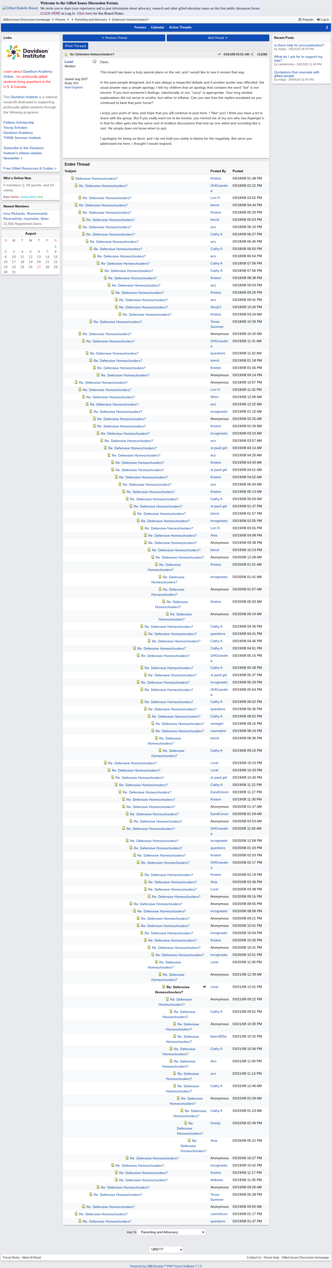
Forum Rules (11, 1257)
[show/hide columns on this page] (327, 27)
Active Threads (180, 27)
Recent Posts (284, 38)
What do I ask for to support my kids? (298, 58)
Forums (60, 19)
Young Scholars (15, 127)
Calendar (157, 27)
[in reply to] (219, 54)
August (30, 233)
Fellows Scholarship (18, 122)
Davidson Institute (24, 97)
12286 (263, 54)
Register (308, 19)
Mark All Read (31, 1257)
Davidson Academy (18, 133)
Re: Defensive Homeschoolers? (92, 54)
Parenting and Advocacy (91, 19)
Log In (324, 19)
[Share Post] (252, 54)
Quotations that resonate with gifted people (296, 74)
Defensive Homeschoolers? (96, 178)
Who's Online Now (17, 178)
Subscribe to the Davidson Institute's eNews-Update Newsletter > (23, 153)
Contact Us (254, 1257)
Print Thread (75, 46)
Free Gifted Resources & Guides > (29, 168)
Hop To (131, 1232)
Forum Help (271, 1257)
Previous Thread (116, 38)
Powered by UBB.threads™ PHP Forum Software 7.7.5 (166, 1266)
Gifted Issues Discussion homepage (26, 19)
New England (74, 87)
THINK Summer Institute (22, 138)
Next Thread (216, 38)
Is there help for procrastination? (299, 45)
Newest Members (16, 206)
